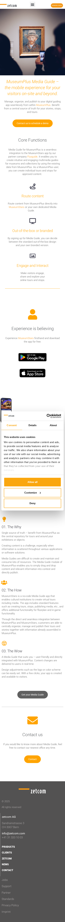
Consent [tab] (12, 425)
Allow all (33, 482)
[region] (32, 410)
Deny (33, 503)
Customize (30, 492)
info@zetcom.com (13, 833)
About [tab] (53, 425)
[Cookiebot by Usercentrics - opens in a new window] (46, 416)
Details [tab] (32, 425)
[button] (32, 4)
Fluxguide (32, 156)
